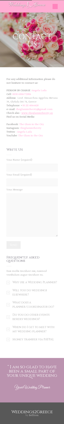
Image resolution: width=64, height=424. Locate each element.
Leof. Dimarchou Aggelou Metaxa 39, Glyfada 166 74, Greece (32, 100)
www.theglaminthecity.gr (37, 113)
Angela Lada (24, 132)
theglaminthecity (30, 128)
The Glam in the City (31, 124)
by (32, 415)
